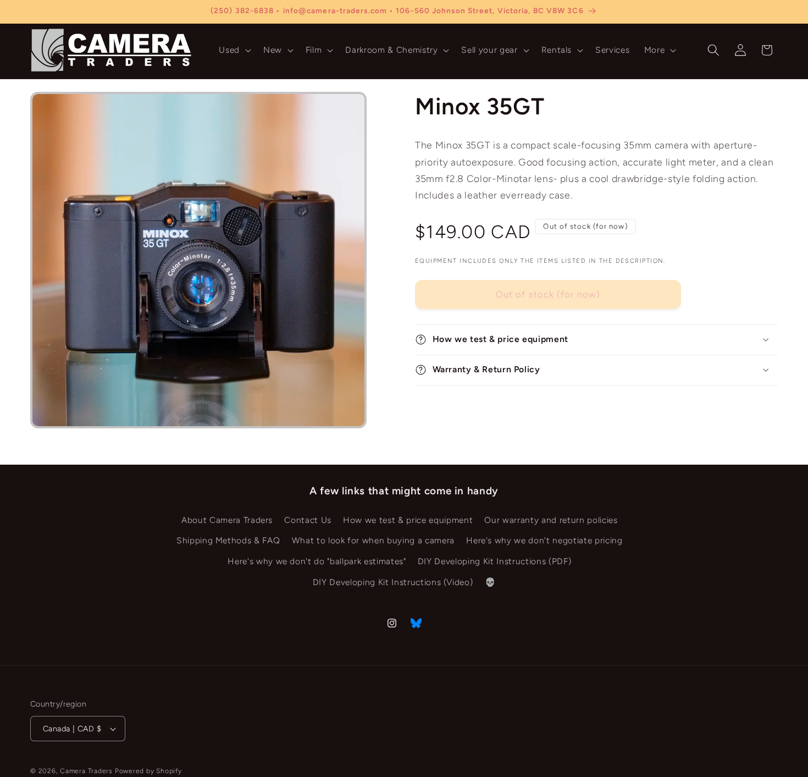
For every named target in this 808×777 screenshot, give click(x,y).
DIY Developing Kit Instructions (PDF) (494, 561)
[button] (234, 50)
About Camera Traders (227, 520)
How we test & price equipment (408, 520)
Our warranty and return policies (550, 520)
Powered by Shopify (148, 771)
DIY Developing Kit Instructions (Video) (393, 582)
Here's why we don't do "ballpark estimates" (317, 561)
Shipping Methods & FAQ (228, 541)
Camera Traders (86, 771)
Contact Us (307, 520)
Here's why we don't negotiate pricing (544, 541)
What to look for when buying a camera (373, 541)
